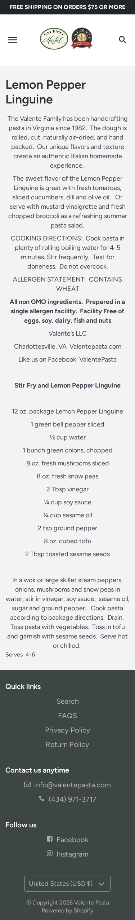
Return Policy (67, 744)
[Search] (122, 40)
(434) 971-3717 (72, 799)
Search (68, 701)
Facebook (73, 839)
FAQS (67, 715)
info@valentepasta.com (72, 784)
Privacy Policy (67, 730)
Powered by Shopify (67, 910)
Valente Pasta (91, 902)
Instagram (73, 854)
